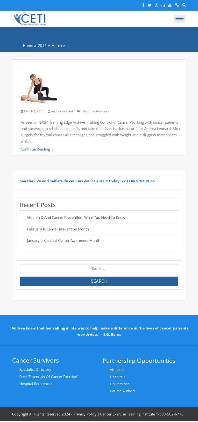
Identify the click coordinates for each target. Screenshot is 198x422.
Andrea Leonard (62, 111)
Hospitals (117, 376)
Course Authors (122, 390)
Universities (119, 383)
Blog (85, 111)
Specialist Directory (35, 369)
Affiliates (117, 369)
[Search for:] (99, 268)
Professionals (101, 111)
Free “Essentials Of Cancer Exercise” (48, 376)
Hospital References (35, 383)
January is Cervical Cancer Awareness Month (63, 240)
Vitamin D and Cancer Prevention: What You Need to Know (76, 217)
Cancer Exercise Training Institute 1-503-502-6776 (142, 414)
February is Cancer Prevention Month (58, 229)
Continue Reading (37, 149)
